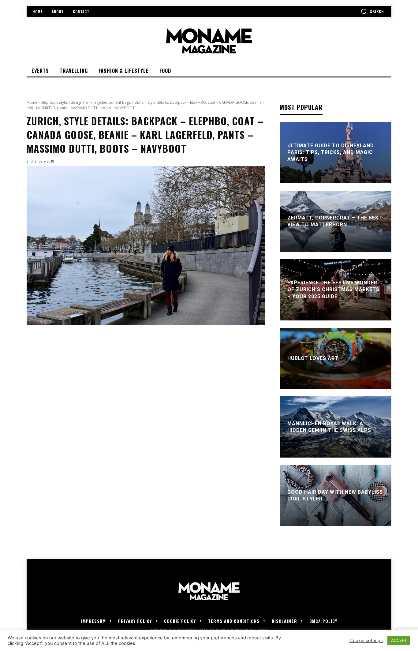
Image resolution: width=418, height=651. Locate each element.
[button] (372, 11)
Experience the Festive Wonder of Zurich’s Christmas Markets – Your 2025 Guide (333, 289)
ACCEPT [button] (399, 640)
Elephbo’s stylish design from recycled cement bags (86, 102)
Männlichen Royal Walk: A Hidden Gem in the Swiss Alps (329, 427)
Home (32, 102)
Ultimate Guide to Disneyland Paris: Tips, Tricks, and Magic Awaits (330, 152)
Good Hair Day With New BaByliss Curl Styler (335, 495)
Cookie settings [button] (366, 640)
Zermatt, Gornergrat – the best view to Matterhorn (334, 221)
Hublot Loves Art (312, 358)
